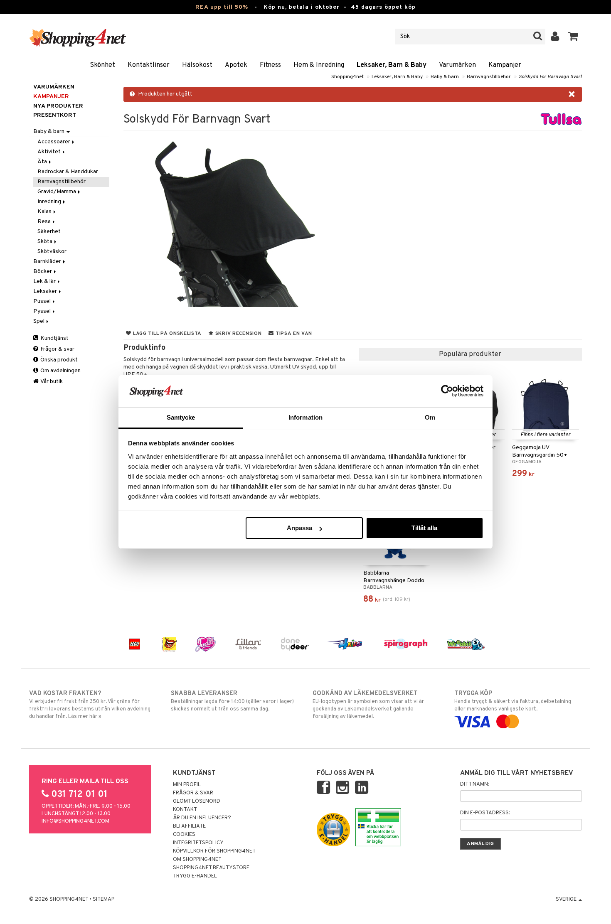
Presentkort (54, 115)
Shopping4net (347, 77)
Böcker (43, 271)
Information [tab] (305, 417)
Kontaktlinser (149, 65)
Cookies (184, 834)
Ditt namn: (474, 784)
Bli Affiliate (189, 826)
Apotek (236, 65)
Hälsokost (197, 65)
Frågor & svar (56, 349)
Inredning (49, 201)
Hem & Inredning (318, 65)
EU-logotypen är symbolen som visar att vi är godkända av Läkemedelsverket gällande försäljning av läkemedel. (368, 705)
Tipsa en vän (293, 333)
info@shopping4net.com (75, 821)
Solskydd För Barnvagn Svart (550, 77)
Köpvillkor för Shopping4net (214, 851)
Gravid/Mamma (57, 191)
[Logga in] (555, 36)
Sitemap (103, 899)
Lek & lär (45, 281)
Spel (39, 321)
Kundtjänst (54, 338)
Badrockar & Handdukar (67, 171)
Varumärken (457, 65)
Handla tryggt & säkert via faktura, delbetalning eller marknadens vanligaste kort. (512, 701)
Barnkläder (47, 261)
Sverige (567, 899)
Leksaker (45, 291)
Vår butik (51, 381)
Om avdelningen (60, 370)
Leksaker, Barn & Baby (391, 65)
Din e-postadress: (485, 813)
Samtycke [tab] (181, 417)
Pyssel (42, 311)
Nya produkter (58, 106)
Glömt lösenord (196, 801)
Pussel (42, 301)
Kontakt (185, 809)
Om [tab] (430, 417)
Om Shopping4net (197, 859)
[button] (573, 36)
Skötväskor (52, 251)
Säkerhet (49, 231)
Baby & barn (445, 77)
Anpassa (299, 527)
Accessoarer (54, 141)
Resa (44, 221)
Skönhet (102, 65)
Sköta (45, 241)
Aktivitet (49, 151)
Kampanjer (504, 65)
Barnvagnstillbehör (489, 77)
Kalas (45, 211)
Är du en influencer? (202, 818)
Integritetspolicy (198, 843)
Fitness (270, 65)
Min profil (187, 784)
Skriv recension (237, 333)
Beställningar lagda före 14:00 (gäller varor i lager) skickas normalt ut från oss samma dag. (232, 701)
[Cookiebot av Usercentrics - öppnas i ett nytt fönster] (447, 391)
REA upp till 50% (221, 7)
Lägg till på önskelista (166, 333)
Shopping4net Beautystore (211, 868)
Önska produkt (58, 360)
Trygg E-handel (195, 876)
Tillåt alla (424, 527)
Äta (42, 161)
